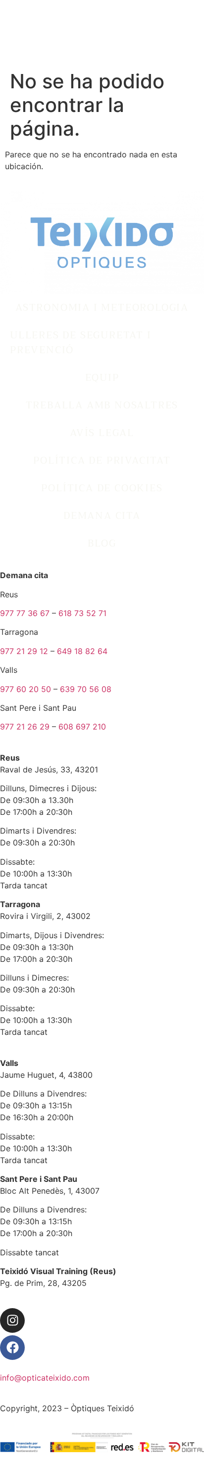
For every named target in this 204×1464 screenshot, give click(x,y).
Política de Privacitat (102, 460)
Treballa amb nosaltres (102, 405)
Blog (102, 543)
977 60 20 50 (25, 689)
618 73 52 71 (82, 613)
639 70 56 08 (85, 689)
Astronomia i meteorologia (102, 307)
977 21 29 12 (24, 651)
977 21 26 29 (25, 727)
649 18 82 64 (82, 651)
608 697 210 (82, 727)
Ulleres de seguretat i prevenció (81, 343)
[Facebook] (12, 1347)
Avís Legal (102, 432)
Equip (102, 377)
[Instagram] (12, 1320)
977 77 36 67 (25, 613)
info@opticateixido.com (45, 1378)
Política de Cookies (101, 488)
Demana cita (102, 515)
